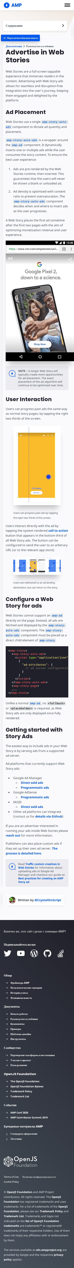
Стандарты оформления (23, 1133)
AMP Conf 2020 (19, 1112)
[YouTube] (21, 953)
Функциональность (21, 998)
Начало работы (19, 1014)
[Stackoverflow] (61, 953)
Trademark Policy (21, 1091)
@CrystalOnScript (48, 900)
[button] (67, 5)
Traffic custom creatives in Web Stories (39, 865)
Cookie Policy (11, 1181)
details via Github (48, 816)
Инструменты (18, 1039)
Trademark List (19, 1096)
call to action (58, 530)
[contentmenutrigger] (35, 25)
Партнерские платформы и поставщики (32, 1055)
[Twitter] (7, 953)
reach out (13, 835)
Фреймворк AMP (19, 982)
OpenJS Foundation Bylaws (26, 1086)
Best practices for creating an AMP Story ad (40, 880)
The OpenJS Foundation (24, 1081)
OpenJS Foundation (19, 1192)
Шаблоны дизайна (20, 1034)
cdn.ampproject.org (49, 1250)
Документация (14, 46)
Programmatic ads (35, 787)
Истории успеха (19, 992)
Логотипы (16, 1138)
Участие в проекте (20, 1060)
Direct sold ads (32, 783)
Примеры (15, 1029)
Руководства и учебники (24, 1019)
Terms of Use (11, 1177)
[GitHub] (47, 953)
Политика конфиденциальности (39, 1177)
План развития (18, 1065)
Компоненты (17, 1024)
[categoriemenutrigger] (20, 38)
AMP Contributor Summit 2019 (29, 1117)
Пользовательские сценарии (26, 987)
